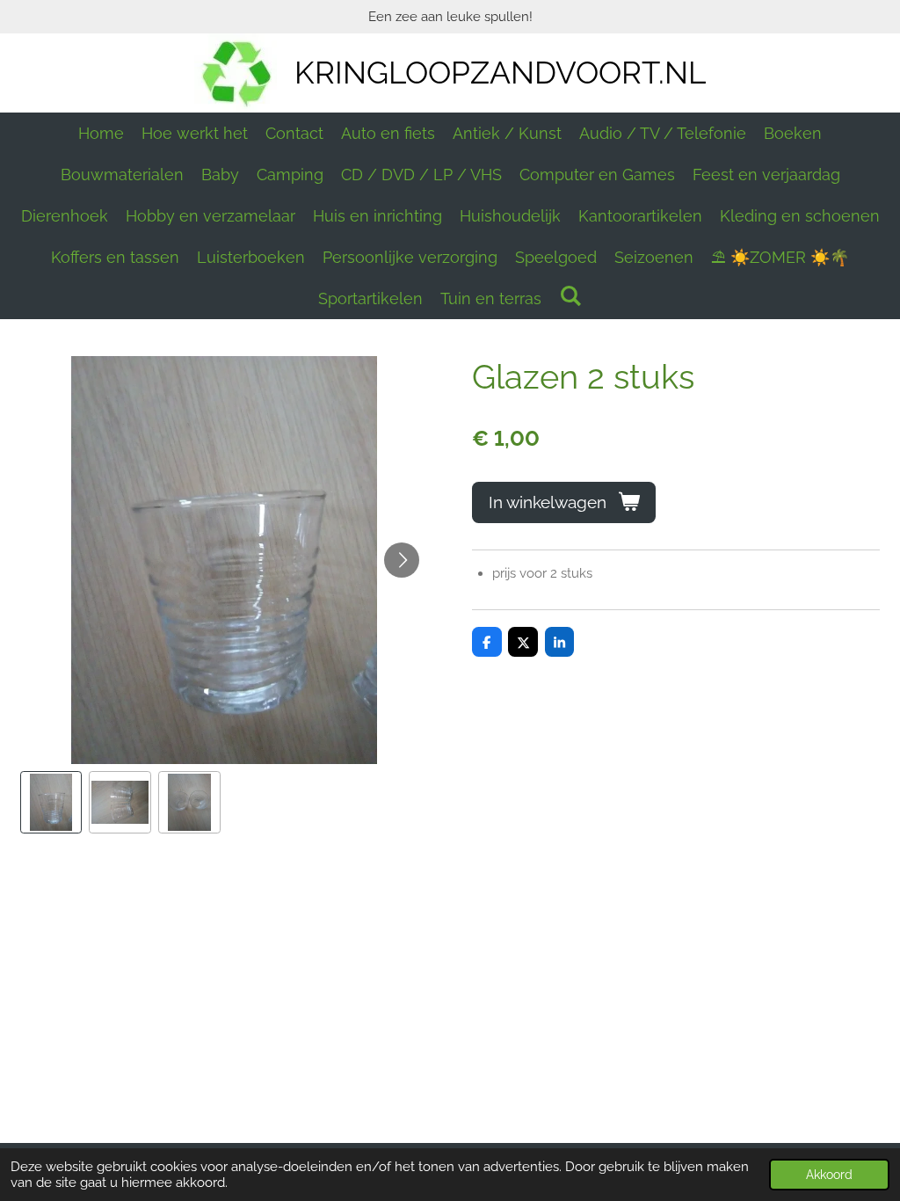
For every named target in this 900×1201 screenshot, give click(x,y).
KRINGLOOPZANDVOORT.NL (500, 73)
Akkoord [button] (829, 1175)
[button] (51, 802)
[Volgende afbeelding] (401, 560)
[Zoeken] (570, 296)
